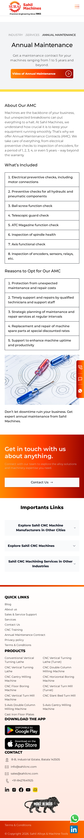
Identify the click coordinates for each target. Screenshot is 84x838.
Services (32, 35)
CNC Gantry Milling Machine (18, 678)
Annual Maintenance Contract (25, 635)
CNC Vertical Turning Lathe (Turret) (57, 660)
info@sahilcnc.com (24, 766)
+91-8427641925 (22, 780)
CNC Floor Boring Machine (17, 688)
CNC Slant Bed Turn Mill (59, 695)
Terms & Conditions (18, 645)
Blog (8, 604)
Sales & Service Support (21, 614)
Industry (15, 35)
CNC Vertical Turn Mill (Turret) (58, 688)
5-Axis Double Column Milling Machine (20, 707)
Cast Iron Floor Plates (19, 714)
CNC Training (14, 629)
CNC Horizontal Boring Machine (58, 678)
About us (11, 609)
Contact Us (12, 624)
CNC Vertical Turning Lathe (19, 669)
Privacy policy (14, 640)
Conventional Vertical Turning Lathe (19, 660)
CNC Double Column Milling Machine (57, 669)
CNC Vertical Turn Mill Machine (20, 697)
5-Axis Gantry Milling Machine (57, 707)
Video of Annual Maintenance (33, 73)
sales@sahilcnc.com (24, 773)
